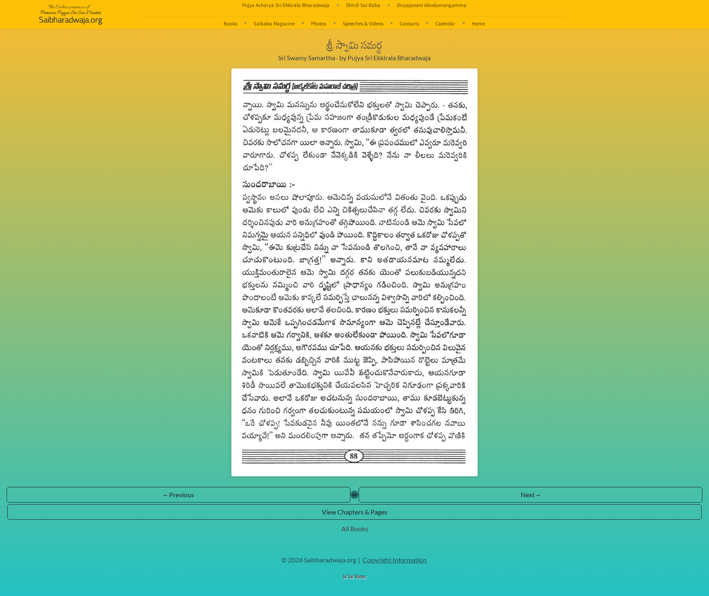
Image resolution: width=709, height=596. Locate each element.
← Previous (178, 494)
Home (478, 23)
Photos (318, 23)
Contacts (409, 23)
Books (230, 23)
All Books (354, 528)
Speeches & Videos (363, 23)
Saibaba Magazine (274, 23)
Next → (530, 494)
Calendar (445, 23)
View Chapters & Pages (354, 512)
